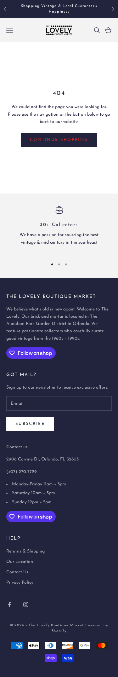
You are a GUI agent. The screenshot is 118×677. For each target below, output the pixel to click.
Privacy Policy (19, 582)
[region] (59, 229)
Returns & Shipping (25, 551)
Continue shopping (59, 140)
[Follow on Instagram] (26, 604)
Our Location (19, 561)
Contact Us (17, 572)
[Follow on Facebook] (9, 604)
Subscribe (30, 424)
